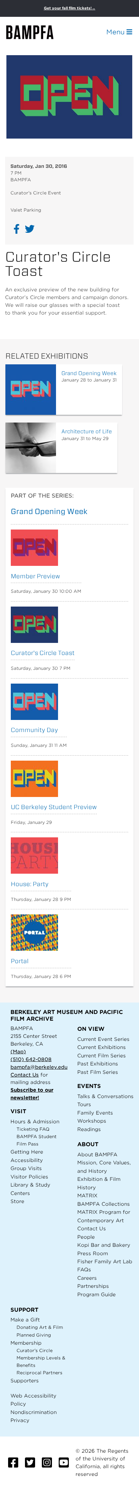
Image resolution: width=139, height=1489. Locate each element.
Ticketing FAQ (33, 1129)
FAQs (84, 1269)
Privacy (19, 1420)
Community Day (34, 729)
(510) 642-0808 (31, 1059)
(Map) (18, 1051)
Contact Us (24, 1075)
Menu (116, 32)
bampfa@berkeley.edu (38, 1067)
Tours (84, 1104)
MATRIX (87, 1195)
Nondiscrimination (33, 1412)
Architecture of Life (86, 431)
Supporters (24, 1380)
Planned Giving (34, 1335)
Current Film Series (101, 1055)
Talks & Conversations (105, 1096)
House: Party (30, 883)
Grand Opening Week (89, 373)
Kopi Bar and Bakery (103, 1245)
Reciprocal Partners (39, 1372)
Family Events (95, 1113)
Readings (89, 1129)
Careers (87, 1278)
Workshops (91, 1121)
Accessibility (26, 1160)
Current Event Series (103, 1039)
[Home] (35, 32)
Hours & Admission (34, 1121)
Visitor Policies (29, 1176)
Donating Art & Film (40, 1327)
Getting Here (26, 1152)
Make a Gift (25, 1319)
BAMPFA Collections (103, 1204)
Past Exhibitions (97, 1063)
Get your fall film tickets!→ (69, 8)
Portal (20, 961)
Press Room (92, 1253)
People (86, 1237)
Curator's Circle (35, 1350)
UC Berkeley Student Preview (54, 806)
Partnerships (93, 1286)
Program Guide (96, 1294)
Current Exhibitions (101, 1047)
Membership (25, 1343)
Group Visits (26, 1168)
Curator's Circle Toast (43, 652)
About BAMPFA (97, 1154)
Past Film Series (97, 1072)
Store (17, 1201)
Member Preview (35, 576)
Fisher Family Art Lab (104, 1261)
